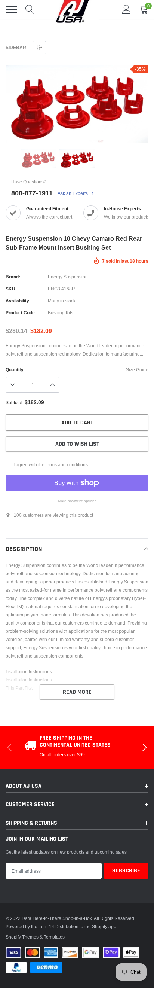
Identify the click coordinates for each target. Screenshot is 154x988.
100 (18, 515)
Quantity (15, 369)
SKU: (11, 289)
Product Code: (21, 312)
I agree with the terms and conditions (50, 464)
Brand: (13, 277)
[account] (126, 9)
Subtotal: (15, 402)
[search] (29, 9)
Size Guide (137, 369)
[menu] (11, 9)
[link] (38, 158)
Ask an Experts (73, 193)
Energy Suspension (68, 277)
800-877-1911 (32, 193)
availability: (18, 301)
